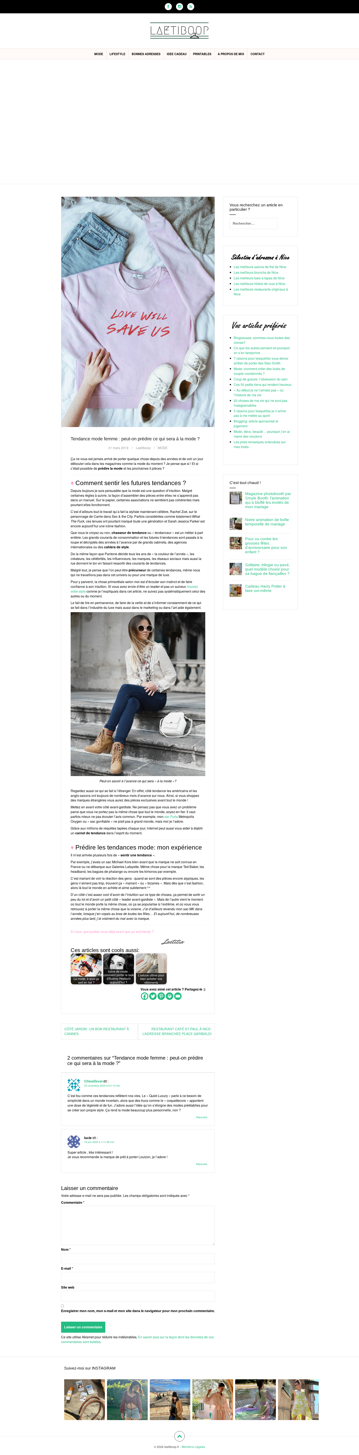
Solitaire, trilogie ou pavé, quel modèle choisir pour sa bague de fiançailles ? (267, 569)
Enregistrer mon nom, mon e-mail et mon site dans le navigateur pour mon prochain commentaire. (138, 1311)
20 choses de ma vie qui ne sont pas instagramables (260, 403)
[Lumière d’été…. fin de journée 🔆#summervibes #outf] (127, 1399)
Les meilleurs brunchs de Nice (256, 272)
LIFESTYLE (117, 54)
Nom (66, 1249)
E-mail (67, 1268)
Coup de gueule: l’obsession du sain (261, 379)
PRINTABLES (202, 54)
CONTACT (258, 54)
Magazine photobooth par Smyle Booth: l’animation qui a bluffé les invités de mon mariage (268, 500)
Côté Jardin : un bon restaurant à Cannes (96, 1031)
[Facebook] (168, 6)
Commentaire (72, 1202)
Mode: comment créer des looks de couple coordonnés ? (259, 371)
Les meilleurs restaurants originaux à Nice (261, 291)
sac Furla (171, 816)
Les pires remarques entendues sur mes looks (260, 444)
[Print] (169, 996)
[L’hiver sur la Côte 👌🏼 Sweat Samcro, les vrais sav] (170, 1399)
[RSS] (190, 6)
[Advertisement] (179, 90)
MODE (98, 54)
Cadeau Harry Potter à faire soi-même (265, 588)
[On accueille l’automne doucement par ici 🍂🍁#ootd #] (212, 1399)
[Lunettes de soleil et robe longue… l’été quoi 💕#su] (298, 1399)
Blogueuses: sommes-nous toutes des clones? (262, 340)
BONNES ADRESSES (146, 54)
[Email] (178, 996)
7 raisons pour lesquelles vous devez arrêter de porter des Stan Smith (261, 360)
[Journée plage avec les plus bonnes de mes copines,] (84, 1399)
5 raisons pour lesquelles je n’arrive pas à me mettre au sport (260, 413)
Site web (67, 1287)
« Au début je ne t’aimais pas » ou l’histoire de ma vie (259, 392)
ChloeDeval (93, 1081)
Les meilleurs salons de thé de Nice (260, 266)
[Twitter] (153, 996)
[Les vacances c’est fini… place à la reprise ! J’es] (255, 1399)
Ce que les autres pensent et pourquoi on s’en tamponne (262, 350)
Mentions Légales (193, 1447)
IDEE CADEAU (177, 54)
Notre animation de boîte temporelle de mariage (267, 522)
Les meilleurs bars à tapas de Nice (259, 278)
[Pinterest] (161, 996)
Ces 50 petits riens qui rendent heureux (262, 384)
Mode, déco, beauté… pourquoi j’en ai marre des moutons (262, 434)
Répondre (201, 1117)
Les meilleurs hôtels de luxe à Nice (259, 283)
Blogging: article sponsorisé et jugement (256, 423)
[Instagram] (179, 6)
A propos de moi (231, 54)
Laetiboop (143, 447)
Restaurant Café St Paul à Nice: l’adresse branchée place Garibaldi (177, 1031)
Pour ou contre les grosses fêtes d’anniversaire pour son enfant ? (266, 545)
